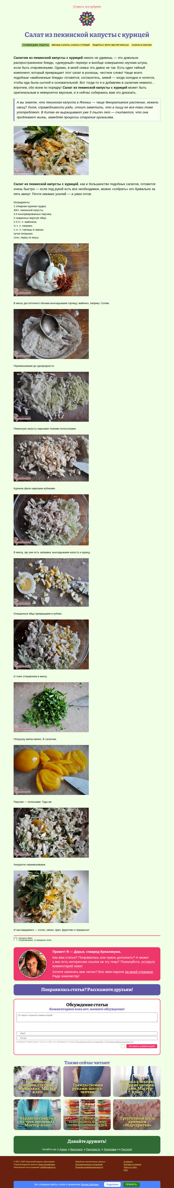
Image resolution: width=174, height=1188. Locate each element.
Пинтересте (93, 1149)
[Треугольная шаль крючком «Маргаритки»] (136, 1114)
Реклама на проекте (132, 1164)
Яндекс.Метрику (90, 1184)
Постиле (126, 1149)
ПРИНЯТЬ (131, 1184)
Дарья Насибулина (46, 1164)
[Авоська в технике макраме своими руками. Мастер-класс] (137, 1086)
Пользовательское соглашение (89, 1164)
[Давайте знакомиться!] (32, 964)
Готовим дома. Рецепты (35, 45)
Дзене (63, 1149)
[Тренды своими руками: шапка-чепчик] (87, 1081)
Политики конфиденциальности (119, 1042)
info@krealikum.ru (48, 1167)
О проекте (128, 1162)
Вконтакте (76, 1149)
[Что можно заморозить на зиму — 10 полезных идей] (87, 1114)
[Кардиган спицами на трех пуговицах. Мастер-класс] (37, 1114)
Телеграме (110, 1149)
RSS (126, 1170)
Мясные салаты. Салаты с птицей (71, 45)
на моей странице (139, 972)
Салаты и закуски (142, 45)
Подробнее (112, 1184)
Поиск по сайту (130, 1167)
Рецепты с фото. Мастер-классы (111, 45)
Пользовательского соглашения (89, 1042)
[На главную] (87, 25)
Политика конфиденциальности (89, 1167)
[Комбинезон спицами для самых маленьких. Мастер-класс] (38, 1086)
